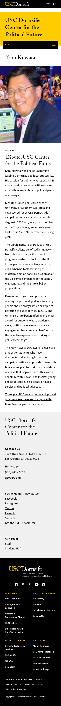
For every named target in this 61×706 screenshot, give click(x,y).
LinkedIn (10, 513)
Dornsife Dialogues (42, 657)
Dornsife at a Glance (13, 679)
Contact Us (28, 679)
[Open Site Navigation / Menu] (48, 4)
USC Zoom (10, 666)
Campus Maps (39, 616)
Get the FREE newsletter (20, 523)
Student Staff (13, 548)
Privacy (39, 679)
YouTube (10, 518)
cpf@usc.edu (13, 478)
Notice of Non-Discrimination (17, 689)
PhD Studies (11, 623)
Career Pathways (41, 669)
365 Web (9, 661)
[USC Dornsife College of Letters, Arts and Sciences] (17, 5)
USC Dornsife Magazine (44, 651)
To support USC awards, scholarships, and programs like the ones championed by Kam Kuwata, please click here (30, 399)
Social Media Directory (44, 610)
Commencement (41, 663)
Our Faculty (38, 598)
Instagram (11, 503)
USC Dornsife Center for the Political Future (23, 28)
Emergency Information (33, 684)
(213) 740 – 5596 (15, 472)
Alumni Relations (41, 646)
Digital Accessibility (13, 684)
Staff (8, 543)
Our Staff (37, 604)
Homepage (12, 466)
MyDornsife (10, 655)
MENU (7, 44)
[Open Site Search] (54, 4)
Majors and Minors (13, 598)
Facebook (11, 498)
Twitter (9, 508)
